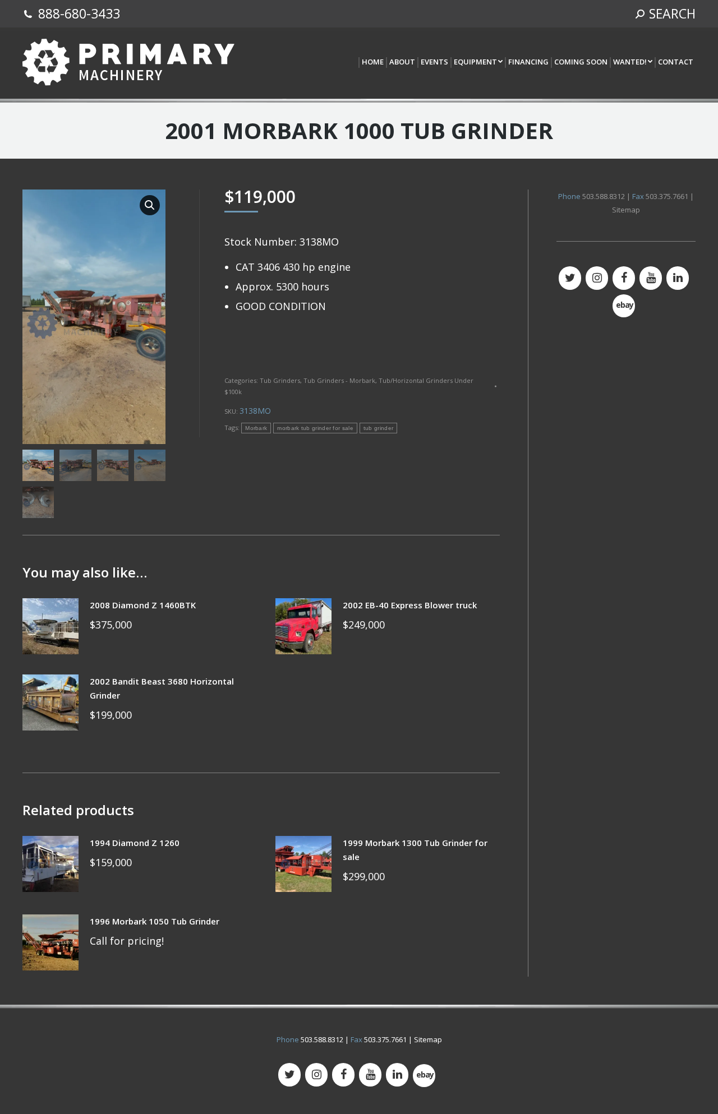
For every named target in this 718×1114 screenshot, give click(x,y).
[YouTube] (650, 278)
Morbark (256, 428)
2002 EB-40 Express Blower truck (410, 605)
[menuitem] (372, 62)
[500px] (624, 305)
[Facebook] (624, 278)
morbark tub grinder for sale (315, 428)
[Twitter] (570, 278)
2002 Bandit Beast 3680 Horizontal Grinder (162, 688)
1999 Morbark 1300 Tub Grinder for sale (415, 849)
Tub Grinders (280, 380)
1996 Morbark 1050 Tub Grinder (154, 921)
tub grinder (378, 428)
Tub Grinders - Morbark (339, 380)
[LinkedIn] (677, 278)
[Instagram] (597, 278)
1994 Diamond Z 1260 (135, 842)
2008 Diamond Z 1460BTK (143, 605)
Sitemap (626, 210)
